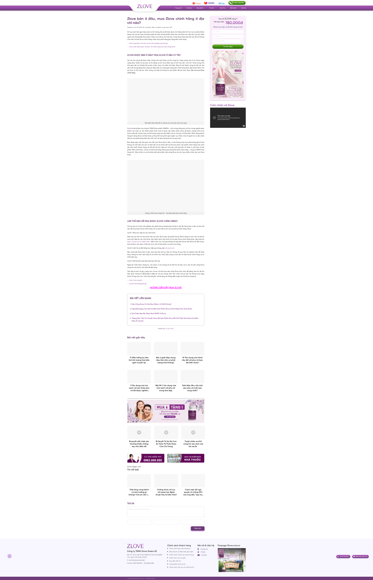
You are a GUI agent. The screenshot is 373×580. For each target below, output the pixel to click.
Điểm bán (233, 8)
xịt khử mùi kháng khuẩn (138, 284)
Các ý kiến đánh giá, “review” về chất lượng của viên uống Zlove (152, 47)
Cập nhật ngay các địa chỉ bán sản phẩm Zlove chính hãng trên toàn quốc (161, 309)
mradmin (148, 27)
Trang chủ (178, 8)
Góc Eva (222, 8)
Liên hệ (243, 8)
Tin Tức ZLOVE (169, 328)
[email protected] (138, 560)
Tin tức (211, 8)
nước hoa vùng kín (135, 280)
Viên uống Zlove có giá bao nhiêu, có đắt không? (151, 304)
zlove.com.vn (170, 248)
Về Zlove (189, 8)
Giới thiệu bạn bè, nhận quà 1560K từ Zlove (148, 313)
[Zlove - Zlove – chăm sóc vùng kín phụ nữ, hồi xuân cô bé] (144, 8)
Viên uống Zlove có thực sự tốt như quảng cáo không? (148, 43)
